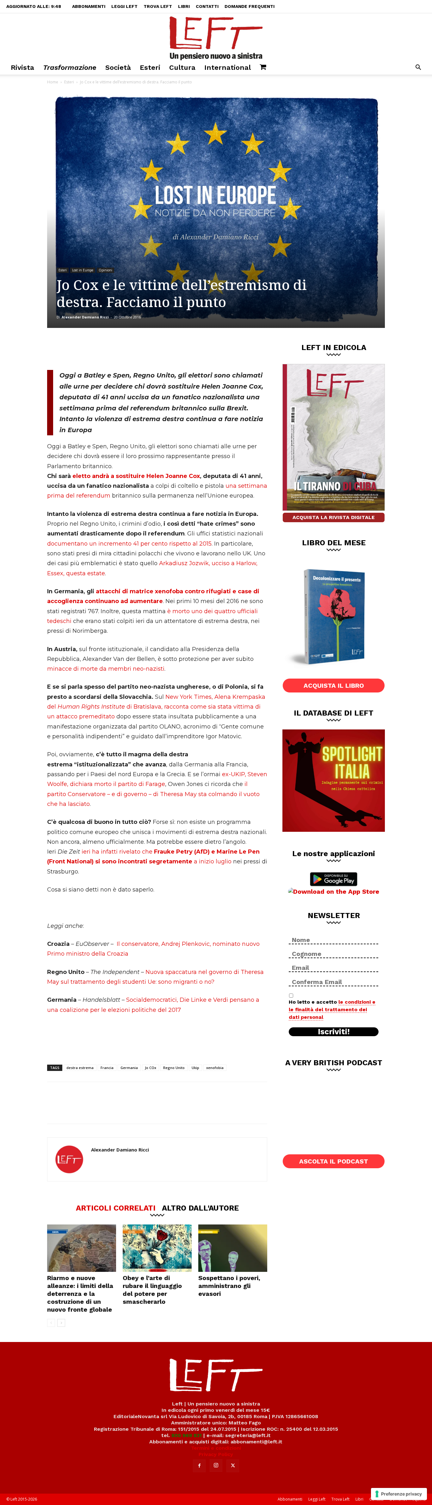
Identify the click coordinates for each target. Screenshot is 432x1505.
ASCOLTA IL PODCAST (333, 1161)
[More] (155, 348)
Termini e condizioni (216, 1448)
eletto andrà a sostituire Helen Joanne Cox (136, 476)
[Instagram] (216, 1465)
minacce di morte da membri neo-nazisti (105, 668)
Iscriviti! (334, 1031)
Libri (184, 6)
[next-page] (61, 1323)
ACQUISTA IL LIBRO (334, 685)
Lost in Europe (82, 270)
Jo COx (150, 1067)
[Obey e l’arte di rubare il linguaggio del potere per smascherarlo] (157, 1248)
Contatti (207, 6)
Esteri (150, 67)
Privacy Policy (216, 1454)
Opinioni (105, 270)
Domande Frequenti (250, 6)
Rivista (22, 67)
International (227, 67)
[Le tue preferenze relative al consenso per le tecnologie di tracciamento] (399, 1494)
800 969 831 (186, 1435)
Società (118, 67)
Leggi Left (124, 6)
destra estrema (80, 1067)
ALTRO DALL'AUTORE (200, 1208)
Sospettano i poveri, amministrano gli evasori (229, 1285)
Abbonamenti (88, 6)
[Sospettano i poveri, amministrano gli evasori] (232, 1248)
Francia (107, 1067)
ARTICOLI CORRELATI (116, 1208)
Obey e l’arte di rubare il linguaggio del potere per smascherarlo (152, 1289)
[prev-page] (51, 1323)
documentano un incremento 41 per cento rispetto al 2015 (129, 543)
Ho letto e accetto (332, 1009)
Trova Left (158, 6)
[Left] (216, 37)
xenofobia (215, 1067)
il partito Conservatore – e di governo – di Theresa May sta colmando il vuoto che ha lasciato (153, 794)
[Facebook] (92, 348)
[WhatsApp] (134, 348)
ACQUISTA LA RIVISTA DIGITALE (334, 517)
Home (52, 82)
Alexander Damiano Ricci (85, 317)
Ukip (195, 1067)
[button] (418, 68)
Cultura (182, 67)
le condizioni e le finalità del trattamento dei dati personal (332, 1009)
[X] (113, 348)
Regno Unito (174, 1067)
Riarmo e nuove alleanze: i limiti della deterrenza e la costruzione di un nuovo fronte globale (80, 1293)
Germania (129, 1067)
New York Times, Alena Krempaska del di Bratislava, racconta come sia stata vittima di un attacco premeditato (156, 706)
